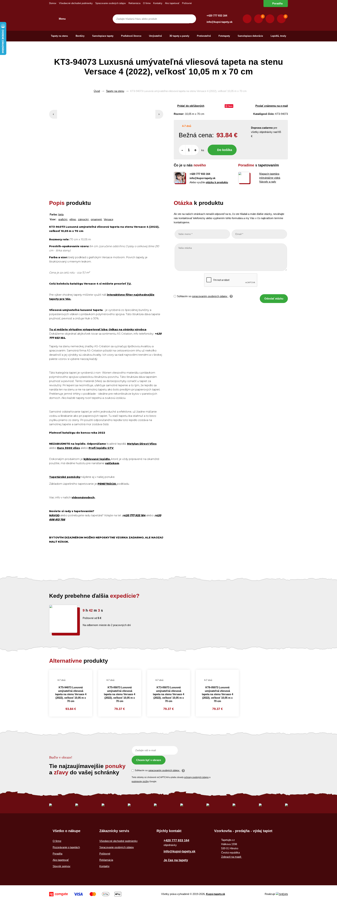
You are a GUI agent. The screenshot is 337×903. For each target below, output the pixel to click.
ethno (73, 219)
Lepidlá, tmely (278, 36)
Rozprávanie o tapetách (66, 847)
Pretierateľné (204, 36)
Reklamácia (134, 3)
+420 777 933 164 (217, 15)
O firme (147, 3)
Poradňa (277, 3)
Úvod (97, 91)
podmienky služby (140, 781)
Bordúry (80, 36)
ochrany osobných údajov (196, 777)
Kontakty (157, 3)
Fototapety (224, 36)
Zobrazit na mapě (231, 856)
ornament (96, 219)
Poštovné (187, 3)
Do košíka (224, 150)
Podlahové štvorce (131, 36)
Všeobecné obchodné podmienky (76, 3)
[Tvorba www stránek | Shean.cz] (282, 894)
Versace (108, 219)
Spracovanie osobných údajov (110, 3)
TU (129, 283)
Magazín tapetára (269, 173)
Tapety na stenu (59, 36)
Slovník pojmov (61, 866)
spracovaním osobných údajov (210, 296)
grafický (62, 219)
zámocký (83, 219)
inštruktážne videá (269, 177)
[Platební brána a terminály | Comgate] (85, 894)
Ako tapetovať (172, 3)
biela (61, 214)
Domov (52, 3)
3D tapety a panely (179, 36)
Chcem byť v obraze (148, 760)
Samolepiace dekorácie (250, 36)
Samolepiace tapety (102, 36)
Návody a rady (267, 181)
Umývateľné (155, 36)
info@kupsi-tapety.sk (219, 21)
